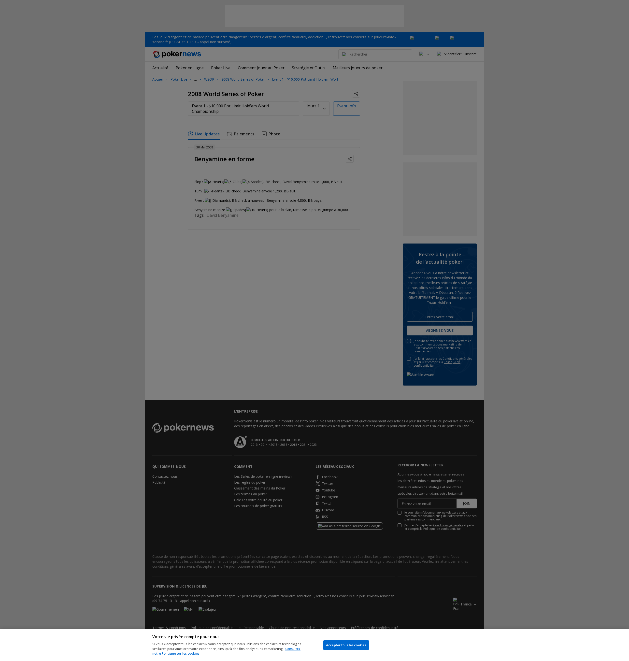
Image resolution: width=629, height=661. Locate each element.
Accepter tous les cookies (346, 645)
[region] (314, 645)
